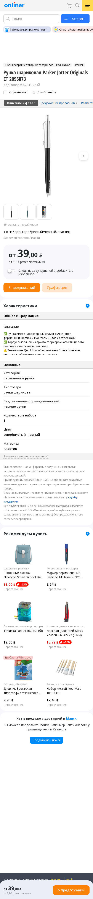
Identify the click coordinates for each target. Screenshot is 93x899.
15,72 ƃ (52, 642)
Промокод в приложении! (27, 29)
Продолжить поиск (46, 740)
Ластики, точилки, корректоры (23, 626)
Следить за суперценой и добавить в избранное (46, 272)
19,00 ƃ (9, 642)
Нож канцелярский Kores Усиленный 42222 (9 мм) (64, 633)
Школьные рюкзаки (16, 568)
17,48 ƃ (52, 700)
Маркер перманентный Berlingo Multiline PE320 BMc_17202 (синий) (63, 575)
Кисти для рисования (60, 684)
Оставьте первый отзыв (23, 224)
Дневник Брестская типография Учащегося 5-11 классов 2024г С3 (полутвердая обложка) (22, 690)
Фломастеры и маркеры (62, 568)
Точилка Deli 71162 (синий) (23, 631)
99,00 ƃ (9, 584)
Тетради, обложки (15, 684)
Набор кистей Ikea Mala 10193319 (63, 690)
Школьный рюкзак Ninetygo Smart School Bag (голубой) (22, 575)
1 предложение (13, 589)
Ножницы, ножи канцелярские (66, 626)
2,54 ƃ (51, 584)
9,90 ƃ (8, 700)
